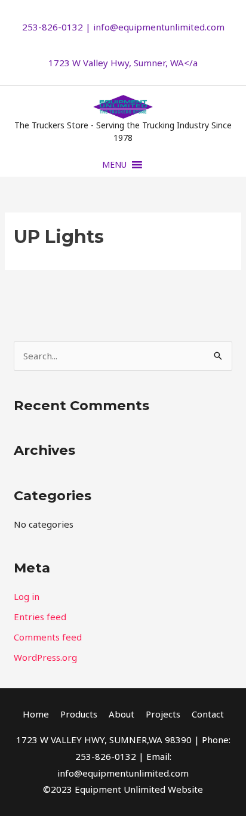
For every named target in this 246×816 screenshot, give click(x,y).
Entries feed (40, 617)
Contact (208, 714)
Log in (26, 596)
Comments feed (48, 637)
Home (36, 714)
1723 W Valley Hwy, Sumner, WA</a (123, 63)
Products (78, 714)
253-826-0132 (52, 27)
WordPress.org (45, 657)
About (121, 714)
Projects (163, 714)
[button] (114, 165)
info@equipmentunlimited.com (159, 27)
